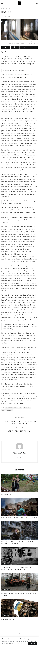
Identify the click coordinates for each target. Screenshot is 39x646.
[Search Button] (37, 3)
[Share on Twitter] (15, 47)
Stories (8, 8)
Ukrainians (27, 407)
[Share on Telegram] (24, 47)
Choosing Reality (7, 494)
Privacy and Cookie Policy (17, 643)
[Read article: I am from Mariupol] (19, 608)
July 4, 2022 (6, 16)
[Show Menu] (2, 3)
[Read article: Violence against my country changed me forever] (19, 507)
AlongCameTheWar (19, 453)
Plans (19, 407)
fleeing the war (11, 407)
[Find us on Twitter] (19, 633)
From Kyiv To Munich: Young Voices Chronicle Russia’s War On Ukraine (17, 543)
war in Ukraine (7, 410)
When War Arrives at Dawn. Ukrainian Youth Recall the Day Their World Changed (16, 568)
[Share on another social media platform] (33, 47)
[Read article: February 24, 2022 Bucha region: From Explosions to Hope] (19, 582)
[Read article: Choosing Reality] (19, 483)
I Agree (32, 643)
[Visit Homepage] (19, 3)
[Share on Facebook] (5, 47)
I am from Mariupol (8, 619)
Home (2, 8)
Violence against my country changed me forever (19, 518)
